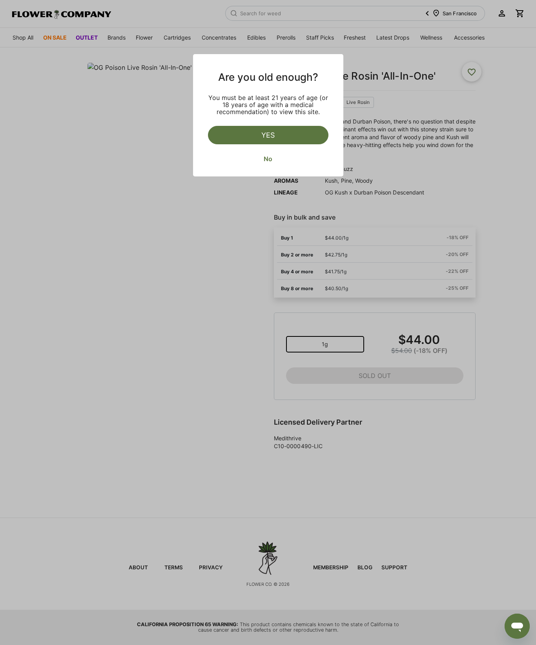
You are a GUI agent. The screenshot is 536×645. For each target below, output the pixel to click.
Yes (268, 135)
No (268, 159)
